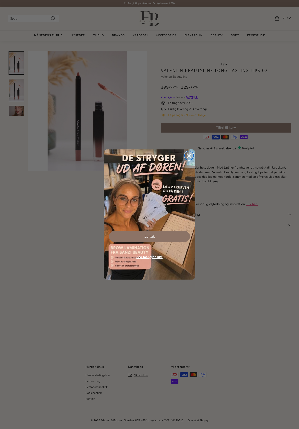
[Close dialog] (189, 155)
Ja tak (149, 236)
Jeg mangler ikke (149, 257)
